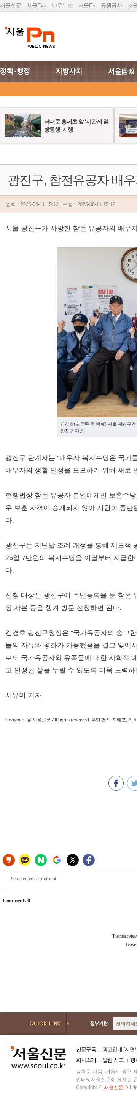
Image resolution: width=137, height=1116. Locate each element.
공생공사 (111, 5)
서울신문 (10, 5)
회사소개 (86, 1060)
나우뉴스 (62, 5)
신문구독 (86, 1049)
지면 (130, 1049)
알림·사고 (113, 1060)
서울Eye (36, 5)
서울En (87, 5)
